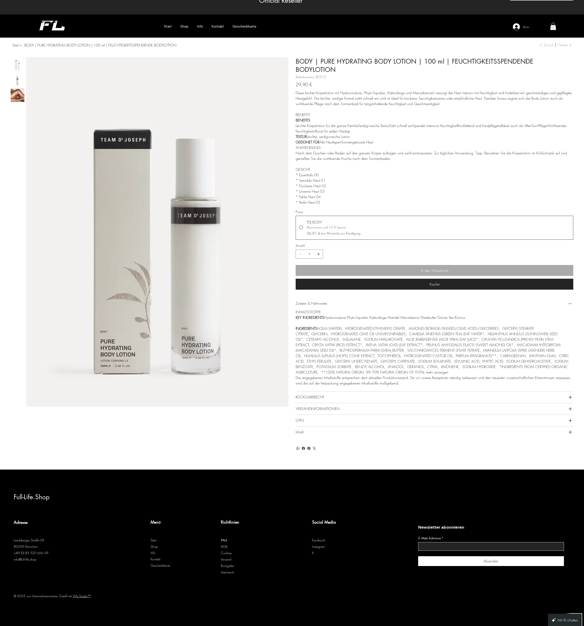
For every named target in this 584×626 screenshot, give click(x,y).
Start (153, 540)
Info (153, 553)
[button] (553, 26)
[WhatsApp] (298, 448)
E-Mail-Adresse (430, 538)
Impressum (227, 572)
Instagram (318, 546)
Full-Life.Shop (32, 497)
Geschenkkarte (160, 565)
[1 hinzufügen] (318, 254)
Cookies (226, 553)
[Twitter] (314, 448)
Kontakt (155, 559)
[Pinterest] (309, 448)
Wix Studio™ (82, 596)
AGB (224, 546)
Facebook (318, 540)
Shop (154, 546)
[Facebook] (303, 448)
